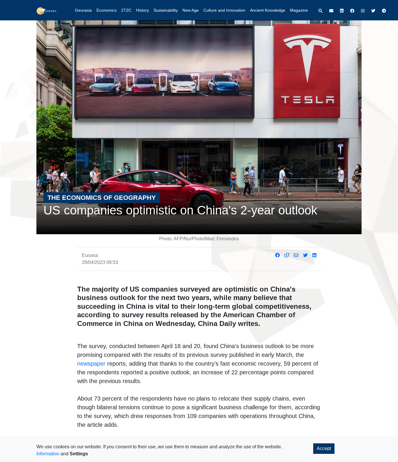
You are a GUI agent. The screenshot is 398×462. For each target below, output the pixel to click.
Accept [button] (324, 448)
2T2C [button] (126, 10)
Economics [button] (106, 10)
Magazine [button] (299, 10)
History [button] (142, 10)
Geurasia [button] (83, 10)
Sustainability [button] (166, 10)
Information (47, 453)
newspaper (91, 363)
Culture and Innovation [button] (224, 10)
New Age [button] (190, 10)
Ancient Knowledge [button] (267, 10)
